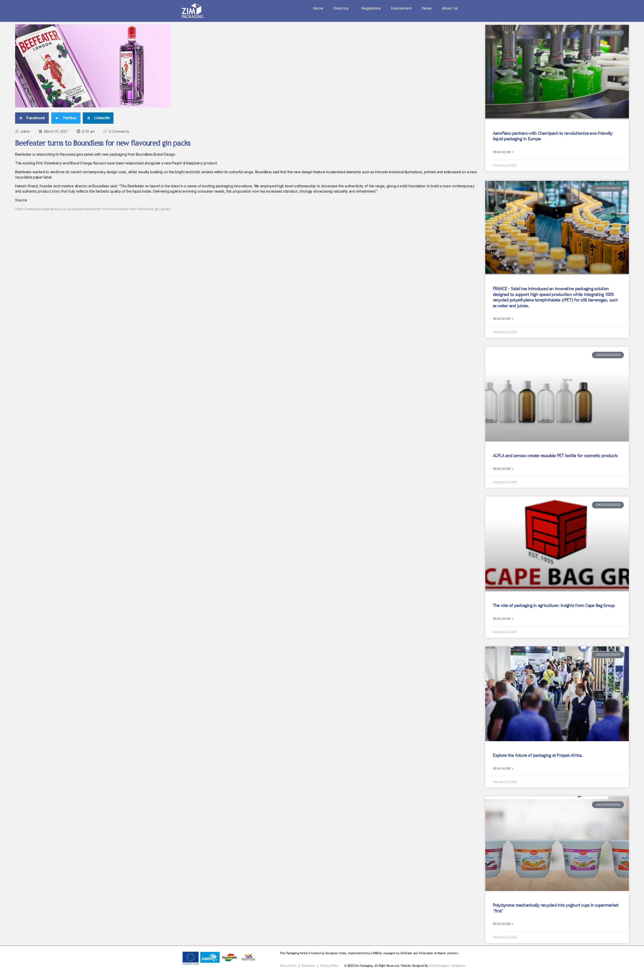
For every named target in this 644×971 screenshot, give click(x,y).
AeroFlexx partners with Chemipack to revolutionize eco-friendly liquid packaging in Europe (553, 136)
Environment (401, 8)
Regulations (371, 8)
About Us (450, 8)
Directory (341, 8)
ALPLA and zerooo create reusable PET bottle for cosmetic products (555, 455)
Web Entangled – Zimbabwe (447, 965)
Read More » (503, 152)
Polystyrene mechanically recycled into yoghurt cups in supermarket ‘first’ (556, 908)
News (427, 8)
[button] (32, 118)
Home (318, 8)
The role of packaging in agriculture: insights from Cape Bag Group (554, 605)
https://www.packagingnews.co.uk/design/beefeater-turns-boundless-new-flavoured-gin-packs (93, 209)
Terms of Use (288, 965)
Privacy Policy (329, 965)
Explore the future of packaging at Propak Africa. (538, 755)
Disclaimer (309, 965)
